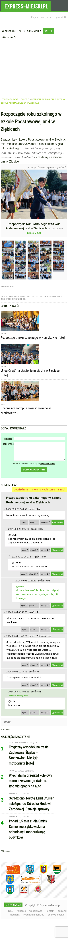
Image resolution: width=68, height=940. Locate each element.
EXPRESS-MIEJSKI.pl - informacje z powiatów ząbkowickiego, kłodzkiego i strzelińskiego (26, 5)
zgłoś (23, 522)
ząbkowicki (60, 17)
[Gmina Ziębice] (7, 893)
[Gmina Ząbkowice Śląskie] (27, 873)
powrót (7, 721)
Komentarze (9, 37)
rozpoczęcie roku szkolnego (22, 296)
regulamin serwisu (33, 914)
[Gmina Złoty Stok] (48, 883)
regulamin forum (47, 464)
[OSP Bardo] (35, 893)
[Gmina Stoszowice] (28, 883)
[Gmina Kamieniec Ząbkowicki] (7, 883)
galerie (25, 99)
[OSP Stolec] (21, 893)
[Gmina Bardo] (40, 873)
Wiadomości (9, 31)
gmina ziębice (19, 299)
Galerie (48, 31)
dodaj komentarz (34, 469)
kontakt (50, 910)
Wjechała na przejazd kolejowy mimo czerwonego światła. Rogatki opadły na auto (30, 780)
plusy (33, 522)
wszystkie (46, 17)
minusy (44, 522)
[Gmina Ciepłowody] (54, 873)
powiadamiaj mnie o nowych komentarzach (39, 489)
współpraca (35, 910)
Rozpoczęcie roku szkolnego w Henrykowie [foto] (33, 337)
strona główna (10, 99)
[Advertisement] (34, 68)
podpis (8, 438)
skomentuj (58, 522)
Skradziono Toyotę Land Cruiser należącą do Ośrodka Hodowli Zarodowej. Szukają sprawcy (31, 803)
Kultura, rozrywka (30, 31)
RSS (10, 910)
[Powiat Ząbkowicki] (10, 873)
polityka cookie (56, 914)
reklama (21, 910)
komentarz (8, 443)
